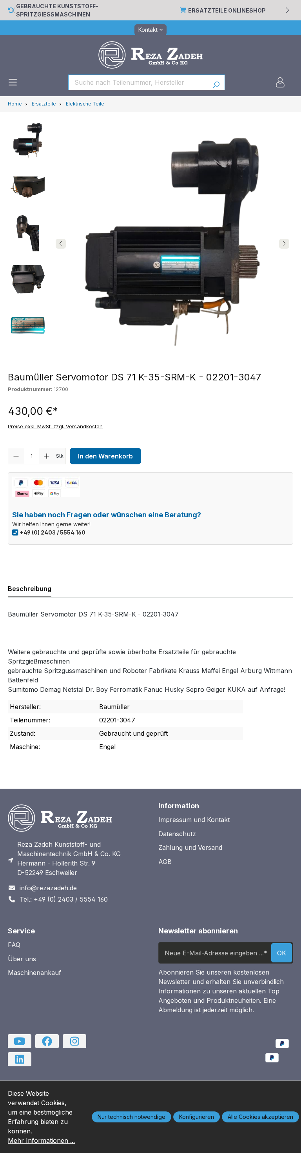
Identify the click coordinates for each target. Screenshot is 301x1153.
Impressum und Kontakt (194, 820)
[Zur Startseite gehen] (150, 55)
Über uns (22, 959)
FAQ (14, 945)
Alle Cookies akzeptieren (260, 1116)
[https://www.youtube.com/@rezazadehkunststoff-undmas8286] (19, 1041)
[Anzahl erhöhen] (46, 456)
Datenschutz (177, 834)
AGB (165, 862)
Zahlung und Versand (190, 847)
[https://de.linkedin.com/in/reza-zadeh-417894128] (19, 1059)
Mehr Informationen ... (41, 1140)
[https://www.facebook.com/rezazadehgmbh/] (47, 1041)
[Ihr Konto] (280, 82)
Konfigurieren (196, 1116)
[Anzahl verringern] (16, 456)
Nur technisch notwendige (131, 1116)
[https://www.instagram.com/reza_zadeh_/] (74, 1041)
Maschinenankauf (34, 973)
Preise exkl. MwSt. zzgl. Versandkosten (55, 426)
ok (281, 953)
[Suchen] (216, 82)
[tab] (29, 588)
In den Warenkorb (105, 456)
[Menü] (13, 82)
